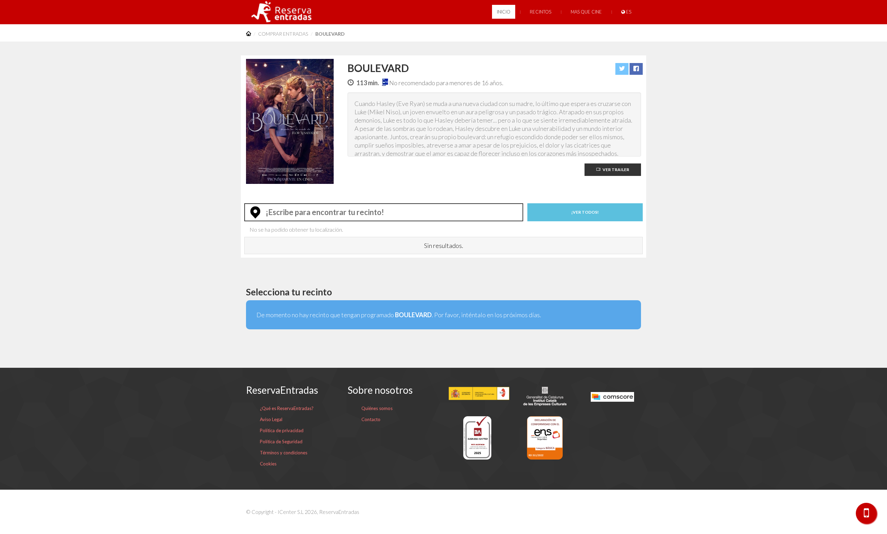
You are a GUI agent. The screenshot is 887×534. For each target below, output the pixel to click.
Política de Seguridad (281, 441)
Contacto (370, 419)
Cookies (268, 463)
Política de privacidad (282, 430)
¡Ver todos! (585, 212)
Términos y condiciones (283, 452)
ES (628, 12)
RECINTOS (540, 12)
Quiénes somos (377, 408)
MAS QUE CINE (586, 12)
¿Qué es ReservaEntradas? (287, 408)
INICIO (503, 12)
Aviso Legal (271, 419)
